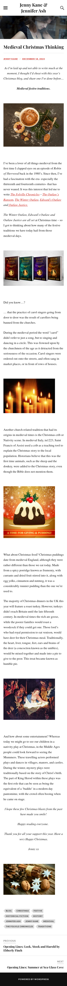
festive (38, 911)
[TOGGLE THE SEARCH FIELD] (62, 8)
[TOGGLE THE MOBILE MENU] (5, 8)
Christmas (22, 911)
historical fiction (17, 916)
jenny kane (31, 921)
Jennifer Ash (13, 921)
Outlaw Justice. (18, 205)
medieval (48, 921)
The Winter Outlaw (26, 200)
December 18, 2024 (33, 59)
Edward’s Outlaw (50, 200)
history (38, 916)
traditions (44, 926)
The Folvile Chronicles (19, 926)
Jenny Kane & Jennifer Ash (33, 7)
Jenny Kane (10, 59)
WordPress (41, 979)
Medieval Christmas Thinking (33, 47)
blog (9, 911)
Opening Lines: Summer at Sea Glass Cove (35, 967)
